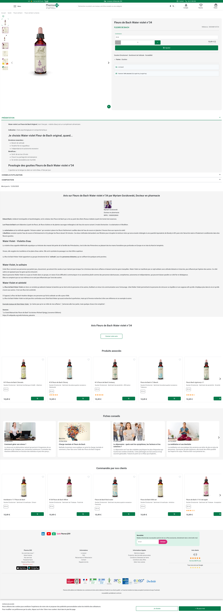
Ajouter (167, 48)
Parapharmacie (28, 560)
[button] (15, 6)
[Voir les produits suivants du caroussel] (220, 379)
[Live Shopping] (54, 534)
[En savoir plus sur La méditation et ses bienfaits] (193, 429)
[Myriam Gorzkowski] (108, 204)
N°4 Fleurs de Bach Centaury (105, 382)
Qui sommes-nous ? (28, 553)
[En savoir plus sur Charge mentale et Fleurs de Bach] (84, 429)
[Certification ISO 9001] (74, 581)
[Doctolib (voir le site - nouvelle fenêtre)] (151, 581)
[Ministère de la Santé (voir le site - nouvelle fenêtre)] (85, 581)
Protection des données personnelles (139, 555)
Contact (181, 1)
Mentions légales (139, 553)
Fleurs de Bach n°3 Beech (149, 382)
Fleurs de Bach (121, 27)
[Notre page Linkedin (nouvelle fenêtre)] (43, 534)
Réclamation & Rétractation (83, 557)
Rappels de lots (83, 562)
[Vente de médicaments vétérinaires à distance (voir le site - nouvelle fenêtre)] (101, 581)
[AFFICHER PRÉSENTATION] (220, 118)
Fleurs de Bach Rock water (104, 500)
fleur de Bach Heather (19, 296)
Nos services (28, 557)
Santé (115, 438)
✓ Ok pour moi (200, 608)
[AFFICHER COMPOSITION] (220, 180)
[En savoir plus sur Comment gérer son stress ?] (29, 429)
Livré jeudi (121, 67)
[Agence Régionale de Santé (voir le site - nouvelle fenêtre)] (117, 581)
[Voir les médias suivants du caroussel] (109, 63)
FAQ (83, 555)
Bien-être (7, 438)
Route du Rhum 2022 (27, 562)
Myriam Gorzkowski (111, 210)
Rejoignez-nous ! (28, 564)
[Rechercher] (173, 6)
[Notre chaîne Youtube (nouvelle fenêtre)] (49, 534)
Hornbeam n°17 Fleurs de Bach (14, 500)
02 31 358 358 (192, 1)
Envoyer (163, 542)
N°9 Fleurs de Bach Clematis (13, 382)
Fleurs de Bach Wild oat (149, 500)
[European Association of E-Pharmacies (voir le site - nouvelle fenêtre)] (139, 581)
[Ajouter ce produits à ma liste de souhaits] (3, 16)
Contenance (118, 33)
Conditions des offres (139, 560)
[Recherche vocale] (170, 6)
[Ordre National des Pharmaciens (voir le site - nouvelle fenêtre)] (109, 581)
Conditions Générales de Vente (139, 557)
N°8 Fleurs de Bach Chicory (58, 382)
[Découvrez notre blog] (63, 534)
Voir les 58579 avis (38, 1)
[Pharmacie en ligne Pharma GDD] (52, 6)
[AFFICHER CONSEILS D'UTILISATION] (220, 175)
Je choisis (157, 608)
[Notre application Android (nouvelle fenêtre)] (34, 568)
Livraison (83, 553)
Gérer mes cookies (139, 562)
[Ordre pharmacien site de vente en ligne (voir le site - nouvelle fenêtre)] (93, 581)
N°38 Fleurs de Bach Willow (58, 500)
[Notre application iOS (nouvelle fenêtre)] (21, 568)
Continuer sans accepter (8, 604)
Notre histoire (28, 555)
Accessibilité (105, 593)
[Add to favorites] (43, 359)
